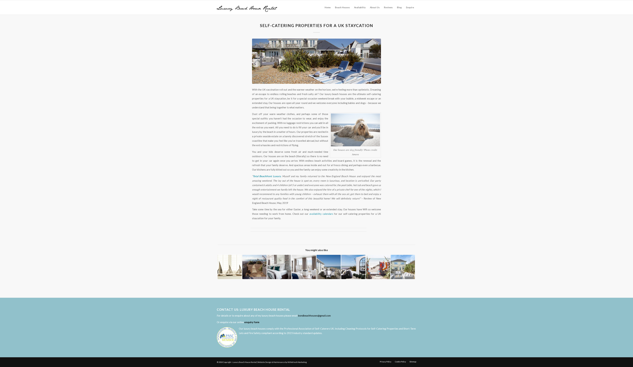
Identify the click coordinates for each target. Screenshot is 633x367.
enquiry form (251, 322)
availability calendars (321, 213)
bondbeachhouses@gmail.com (314, 315)
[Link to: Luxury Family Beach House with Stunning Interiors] (304, 267)
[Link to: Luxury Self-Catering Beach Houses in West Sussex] (254, 267)
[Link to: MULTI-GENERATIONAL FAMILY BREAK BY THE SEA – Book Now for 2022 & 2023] (353, 267)
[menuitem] (327, 7)
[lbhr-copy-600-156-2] (247, 7)
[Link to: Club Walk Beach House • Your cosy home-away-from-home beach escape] (403, 267)
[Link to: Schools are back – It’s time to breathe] (378, 267)
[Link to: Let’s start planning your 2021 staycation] (230, 267)
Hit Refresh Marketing (297, 362)
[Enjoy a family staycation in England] (316, 61)
